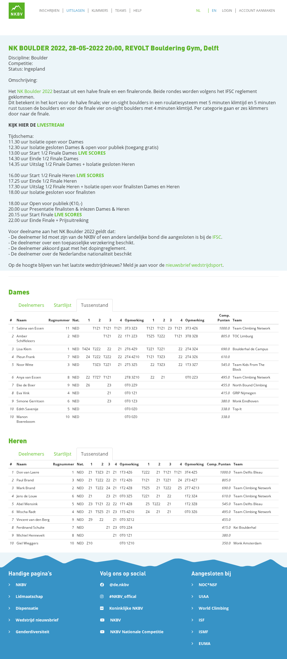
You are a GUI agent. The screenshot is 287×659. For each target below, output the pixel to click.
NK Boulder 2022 (34, 91)
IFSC (216, 237)
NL (198, 10)
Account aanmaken (257, 10)
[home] (17, 10)
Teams (120, 10)
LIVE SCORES (92, 153)
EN (214, 10)
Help (137, 10)
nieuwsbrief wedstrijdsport (194, 265)
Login (227, 10)
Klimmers (100, 10)
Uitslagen (75, 10)
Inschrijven (49, 10)
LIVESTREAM (50, 125)
